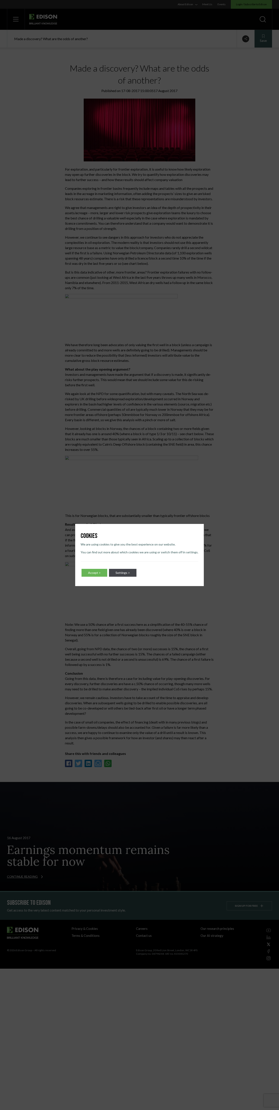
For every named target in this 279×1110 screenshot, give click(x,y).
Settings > (123, 573)
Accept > (94, 573)
